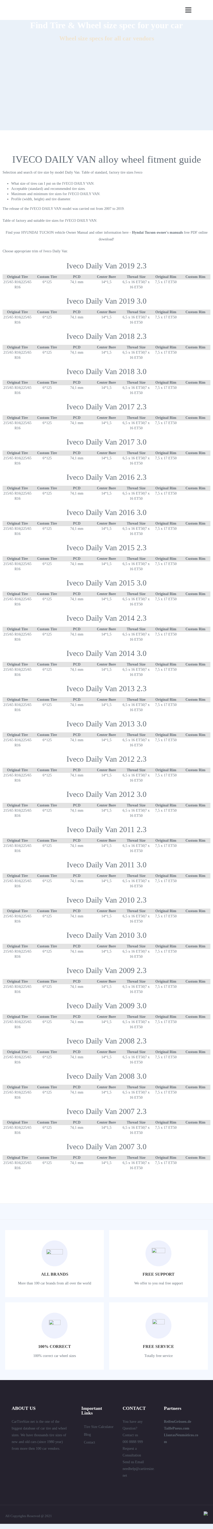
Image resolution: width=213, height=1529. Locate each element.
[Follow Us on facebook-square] (32, 1459)
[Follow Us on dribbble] (51, 1459)
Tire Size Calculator (99, 1427)
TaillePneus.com (176, 1428)
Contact (89, 1442)
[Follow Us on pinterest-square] (42, 1459)
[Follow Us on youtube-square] (60, 1459)
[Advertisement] (106, 94)
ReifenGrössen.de (177, 1422)
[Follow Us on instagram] (14, 1467)
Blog (87, 1435)
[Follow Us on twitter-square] (14, 1459)
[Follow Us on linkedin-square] (23, 1459)
